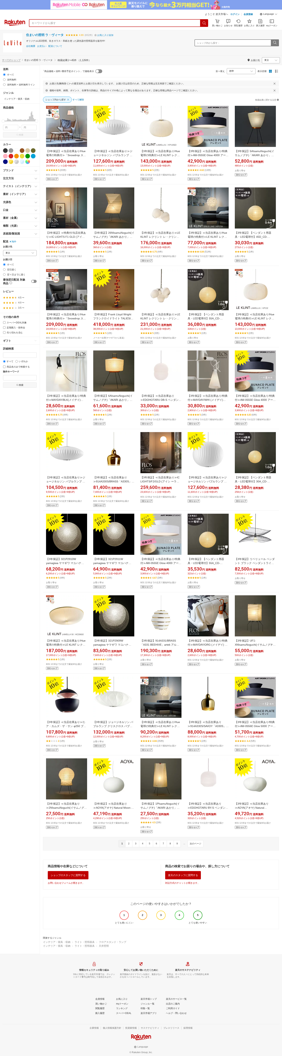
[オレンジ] (16, 156)
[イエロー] (22, 156)
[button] (268, 14)
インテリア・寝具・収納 (56, 942)
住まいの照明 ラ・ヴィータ (45, 34)
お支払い (41, 46)
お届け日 (7, 259)
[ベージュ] (27, 150)
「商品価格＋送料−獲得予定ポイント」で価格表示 (68, 71)
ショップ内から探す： (208, 43)
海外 (14, 241)
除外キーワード (11, 371)
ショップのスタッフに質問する (68, 875)
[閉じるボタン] (274, 83)
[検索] (204, 23)
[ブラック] (5, 150)
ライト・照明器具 (85, 942)
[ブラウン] (22, 150)
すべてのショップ (11, 60)
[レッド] (11, 156)
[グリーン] (27, 156)
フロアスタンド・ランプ (112, 942)
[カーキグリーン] (33, 150)
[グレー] (11, 150)
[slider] (3, 121)
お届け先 (7, 246)
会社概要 (30, 46)
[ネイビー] (5, 161)
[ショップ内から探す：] (275, 43)
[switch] (34, 281)
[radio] (4, 74)
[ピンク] (5, 156)
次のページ (195, 843)
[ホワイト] (16, 150)
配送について (55, 46)
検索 (21, 134)
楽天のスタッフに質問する (183, 875)
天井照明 (104, 945)
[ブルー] (33, 156)
